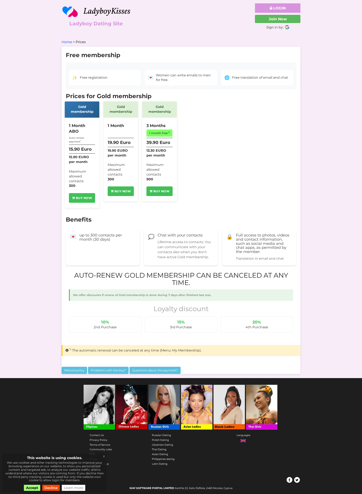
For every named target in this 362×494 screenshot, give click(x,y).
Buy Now (83, 198)
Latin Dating (159, 463)
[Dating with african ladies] (229, 407)
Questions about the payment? (155, 370)
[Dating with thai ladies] (261, 407)
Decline (51, 488)
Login (279, 8)
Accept (32, 488)
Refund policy (74, 370)
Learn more (73, 488)
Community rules (101, 449)
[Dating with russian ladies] (164, 407)
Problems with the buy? (108, 370)
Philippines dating (163, 459)
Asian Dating (160, 454)
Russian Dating (161, 435)
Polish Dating (160, 439)
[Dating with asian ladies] (196, 407)
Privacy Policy (98, 439)
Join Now (278, 19)
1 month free (159, 133)
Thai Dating (159, 449)
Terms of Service (100, 444)
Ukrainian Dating (162, 444)
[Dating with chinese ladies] (131, 407)
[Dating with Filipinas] (99, 407)
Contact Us (97, 435)
